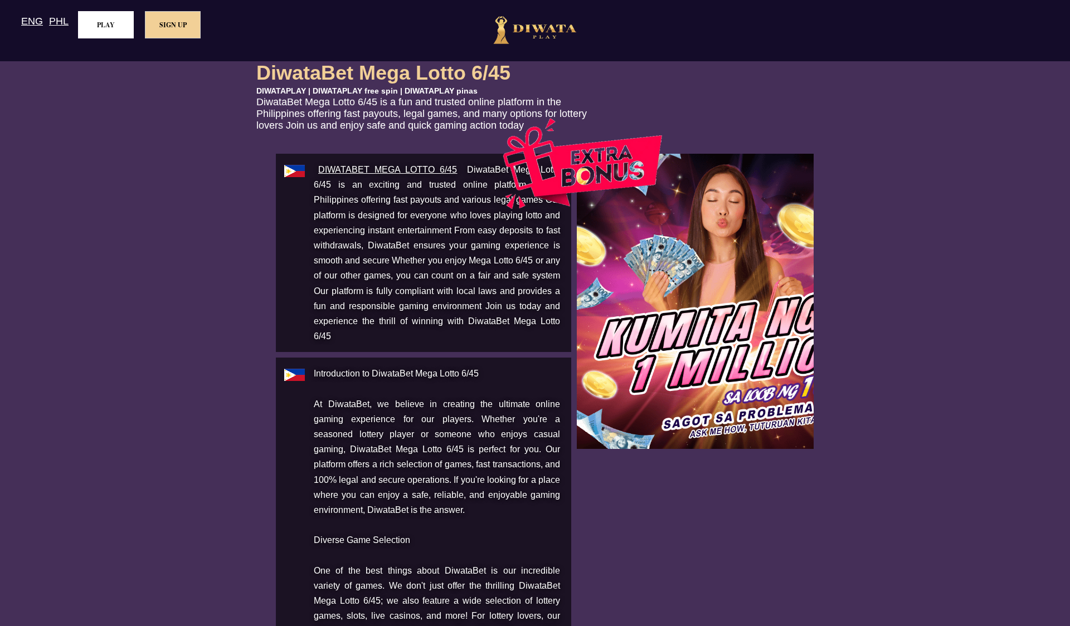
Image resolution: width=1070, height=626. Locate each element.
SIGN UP (173, 25)
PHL (59, 21)
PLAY (106, 25)
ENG (32, 21)
